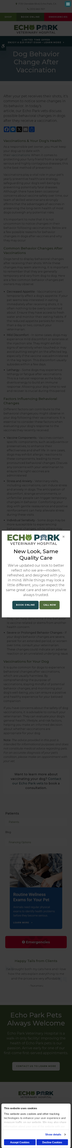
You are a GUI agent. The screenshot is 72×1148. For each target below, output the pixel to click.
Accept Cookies (19, 1142)
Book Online (25, 605)
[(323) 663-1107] (49, 605)
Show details (53, 1134)
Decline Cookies (52, 1142)
